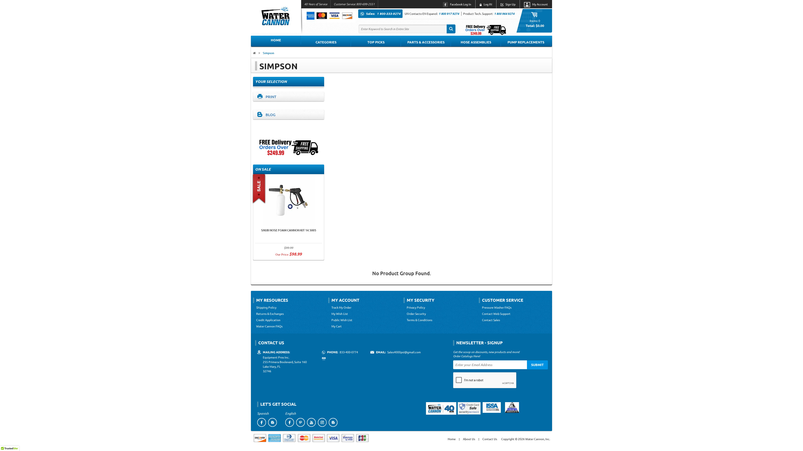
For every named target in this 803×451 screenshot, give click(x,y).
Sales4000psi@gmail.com (404, 352)
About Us (469, 439)
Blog (270, 114)
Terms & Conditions (419, 320)
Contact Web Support (496, 313)
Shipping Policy (266, 307)
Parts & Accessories (426, 42)
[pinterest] (300, 422)
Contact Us (489, 439)
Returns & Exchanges (270, 313)
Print (271, 96)
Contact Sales (491, 320)
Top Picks (376, 42)
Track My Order (341, 307)
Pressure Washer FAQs (496, 307)
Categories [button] (326, 42)
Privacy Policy (416, 307)
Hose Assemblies (476, 42)
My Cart (336, 326)
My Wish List (339, 313)
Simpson (268, 53)
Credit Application (268, 320)
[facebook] (261, 422)
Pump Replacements (526, 42)
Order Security (416, 313)
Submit (537, 364)
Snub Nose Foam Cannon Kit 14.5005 (288, 230)
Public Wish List (341, 320)
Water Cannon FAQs (269, 326)
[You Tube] (311, 422)
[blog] (272, 422)
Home (276, 40)
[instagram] (322, 422)
